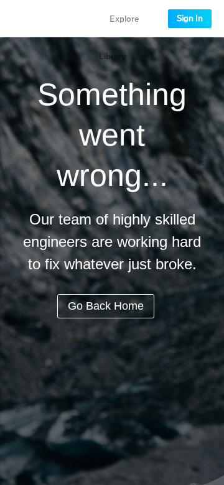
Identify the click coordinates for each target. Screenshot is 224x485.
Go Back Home (106, 306)
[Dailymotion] (46, 18)
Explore (124, 19)
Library (112, 56)
